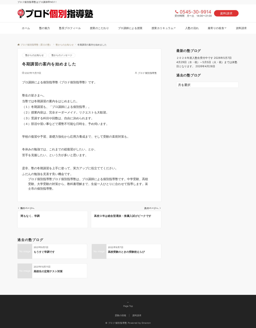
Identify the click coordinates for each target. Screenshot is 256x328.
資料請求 (226, 13)
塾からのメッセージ (62, 55)
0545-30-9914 (195, 12)
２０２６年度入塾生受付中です (194, 57)
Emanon (146, 323)
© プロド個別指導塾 (116, 323)
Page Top (128, 306)
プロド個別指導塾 (147, 73)
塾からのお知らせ (34, 55)
